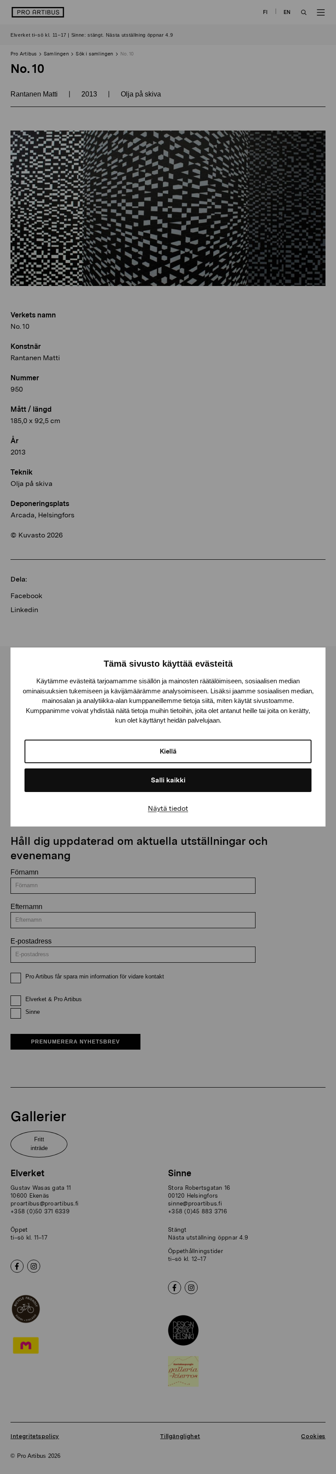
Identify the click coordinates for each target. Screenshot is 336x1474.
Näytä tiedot (168, 808)
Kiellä (168, 751)
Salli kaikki (168, 780)
